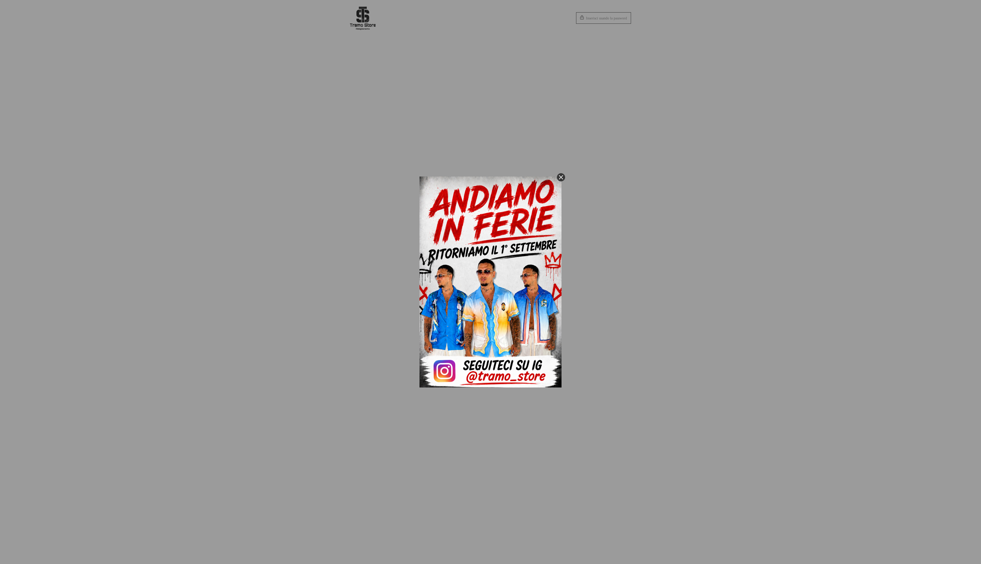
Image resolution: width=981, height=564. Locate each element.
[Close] (561, 177)
